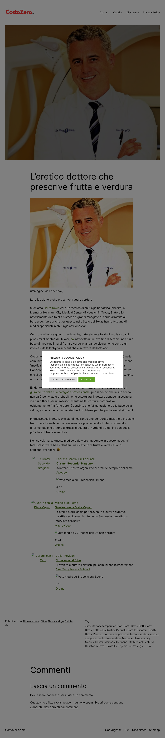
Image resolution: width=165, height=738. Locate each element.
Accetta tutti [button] (86, 379)
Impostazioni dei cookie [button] (63, 379)
